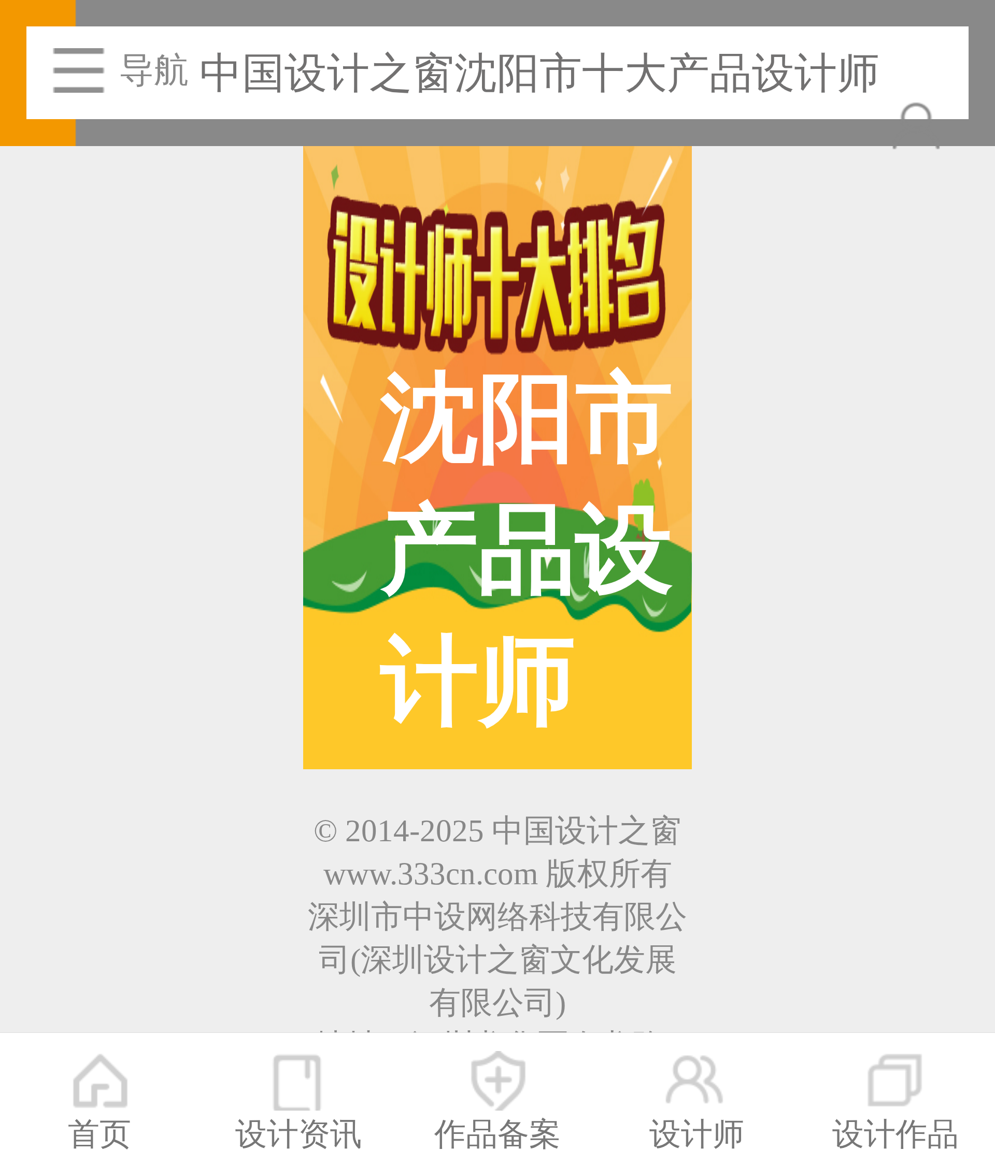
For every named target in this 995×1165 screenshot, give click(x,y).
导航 (154, 70)
